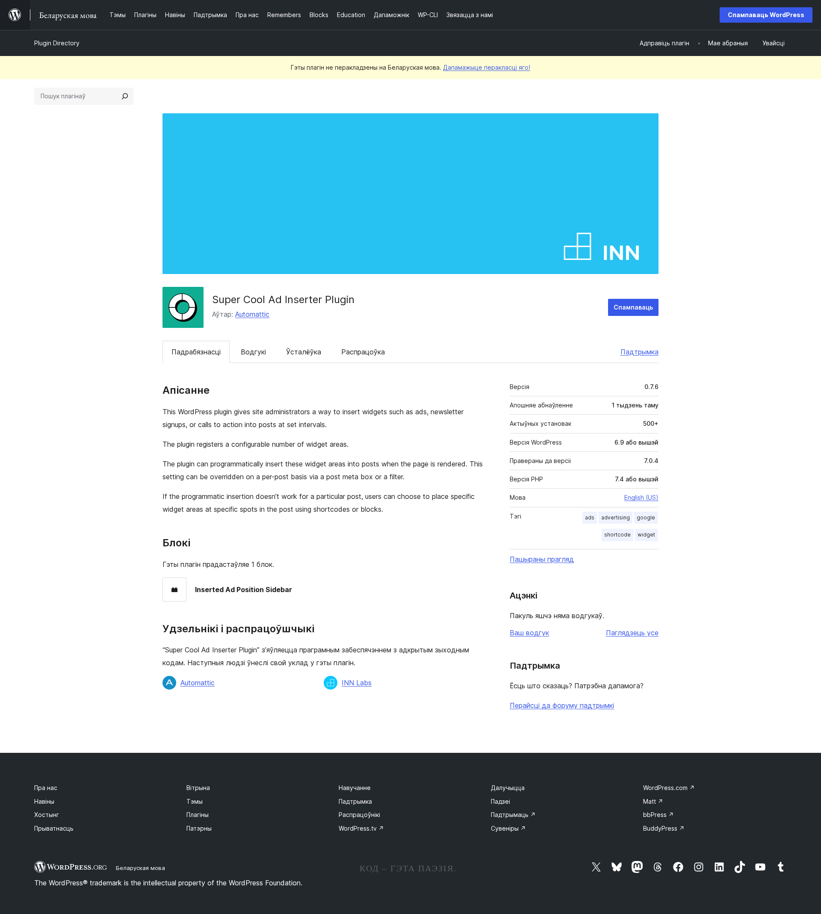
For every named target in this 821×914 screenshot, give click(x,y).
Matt (653, 801)
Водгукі (253, 352)
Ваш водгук (529, 632)
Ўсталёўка (303, 352)
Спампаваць (633, 307)
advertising (615, 517)
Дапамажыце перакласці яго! (486, 67)
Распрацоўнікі (359, 814)
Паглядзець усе (632, 632)
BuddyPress (664, 828)
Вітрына (198, 787)
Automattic (252, 314)
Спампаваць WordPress (766, 14)
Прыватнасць (54, 828)
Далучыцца (508, 787)
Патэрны (199, 828)
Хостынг (46, 814)
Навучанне (355, 787)
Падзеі (500, 801)
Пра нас (45, 787)
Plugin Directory (57, 43)
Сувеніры (508, 828)
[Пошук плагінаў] (124, 96)
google (646, 517)
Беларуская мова (140, 867)
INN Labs (357, 682)
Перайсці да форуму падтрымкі (562, 705)
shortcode (617, 534)
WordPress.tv (361, 828)
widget (646, 534)
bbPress (658, 814)
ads (589, 517)
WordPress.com (669, 787)
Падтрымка (639, 352)
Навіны (44, 801)
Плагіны (197, 814)
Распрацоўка (363, 352)
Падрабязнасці (196, 352)
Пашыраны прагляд (542, 559)
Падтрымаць (513, 814)
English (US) (641, 497)
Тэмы (194, 801)
